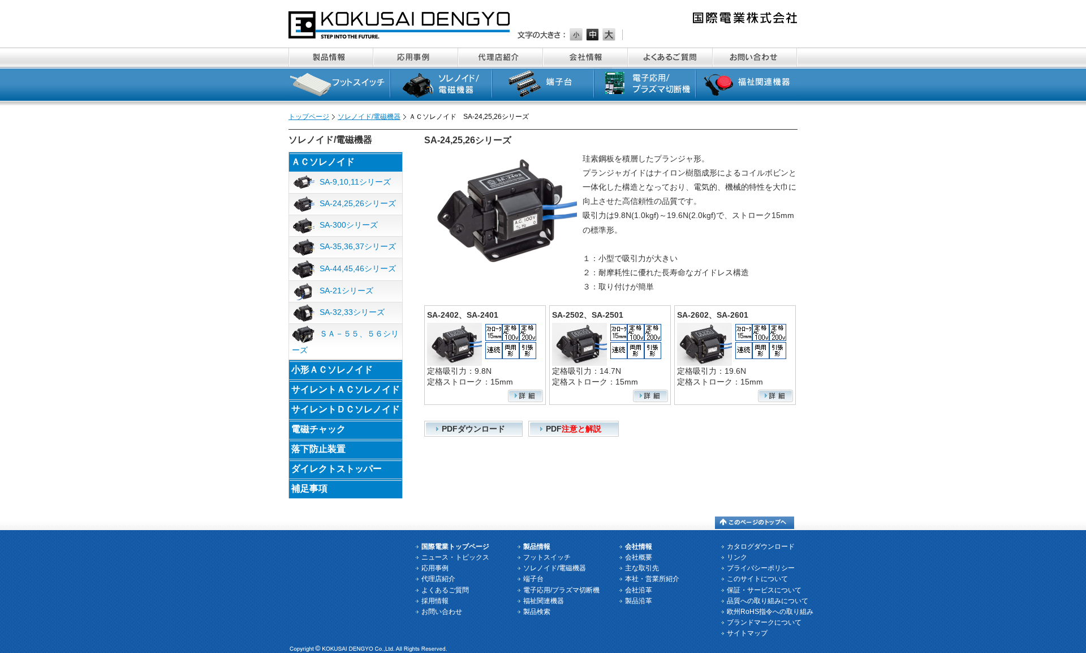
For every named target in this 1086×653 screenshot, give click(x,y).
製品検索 (536, 612)
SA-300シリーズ (347, 224)
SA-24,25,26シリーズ (356, 203)
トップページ (308, 117)
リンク (737, 557)
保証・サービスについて (764, 590)
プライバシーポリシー (761, 568)
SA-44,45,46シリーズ (356, 268)
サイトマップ (747, 633)
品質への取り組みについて (767, 601)
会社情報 (585, 57)
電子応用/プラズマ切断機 (645, 86)
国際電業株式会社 (399, 25)
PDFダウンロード (473, 428)
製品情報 (330, 57)
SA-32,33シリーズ (351, 312)
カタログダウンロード (761, 546)
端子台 (543, 86)
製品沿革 (638, 601)
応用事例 (415, 57)
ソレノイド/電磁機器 (441, 86)
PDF (573, 428)
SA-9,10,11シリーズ (354, 181)
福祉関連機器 (747, 86)
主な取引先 (642, 568)
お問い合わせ (755, 57)
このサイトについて (757, 579)
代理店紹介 (500, 57)
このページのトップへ (754, 523)
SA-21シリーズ (345, 290)
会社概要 (638, 557)
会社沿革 (638, 590)
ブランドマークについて (764, 622)
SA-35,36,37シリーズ (356, 246)
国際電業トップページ (455, 546)
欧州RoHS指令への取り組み (770, 612)
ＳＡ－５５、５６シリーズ (345, 342)
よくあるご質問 (670, 57)
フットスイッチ (339, 86)
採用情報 (435, 601)
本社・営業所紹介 (652, 579)
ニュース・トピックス (455, 557)
